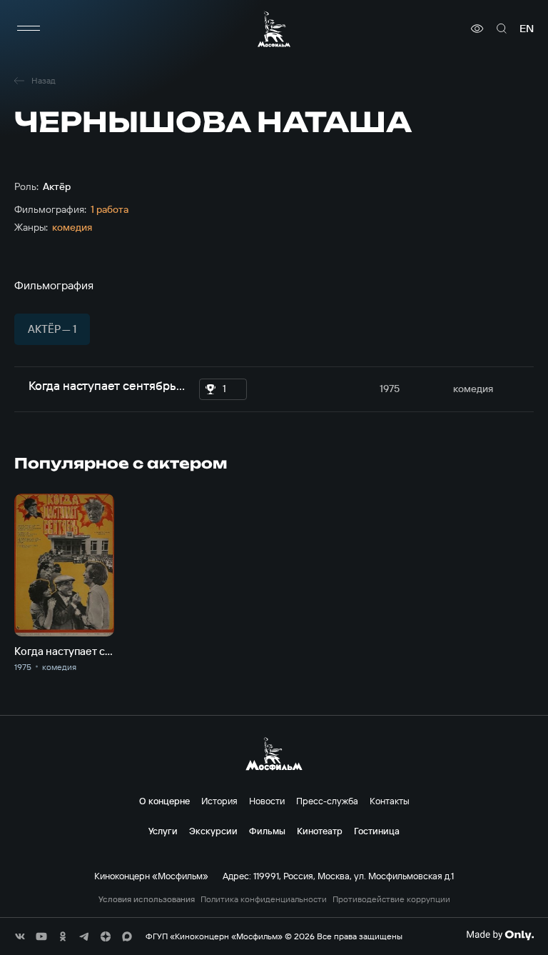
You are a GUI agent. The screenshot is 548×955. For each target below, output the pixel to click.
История (219, 800)
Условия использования (146, 899)
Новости (267, 800)
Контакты (390, 800)
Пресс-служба (327, 800)
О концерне (164, 800)
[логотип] (274, 29)
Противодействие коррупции (391, 899)
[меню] (28, 28)
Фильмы (267, 830)
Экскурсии (213, 830)
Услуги (163, 830)
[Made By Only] (500, 935)
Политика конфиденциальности (264, 899)
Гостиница (377, 830)
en (526, 28)
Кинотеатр (319, 830)
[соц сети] (20, 936)
